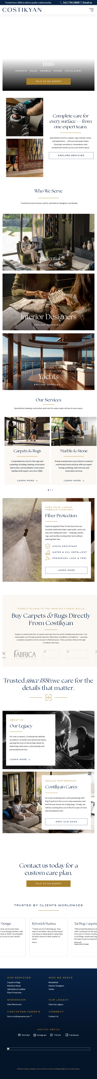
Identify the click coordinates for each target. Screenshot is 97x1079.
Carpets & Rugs (13, 982)
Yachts (51, 989)
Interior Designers (56, 985)
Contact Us (53, 1016)
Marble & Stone (14, 985)
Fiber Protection (14, 992)
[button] (48, 490)
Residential (53, 982)
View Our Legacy (55, 1004)
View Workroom (14, 1004)
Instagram (41, 1035)
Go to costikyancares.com (18, 1016)
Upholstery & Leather (16, 989)
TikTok (57, 1035)
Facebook (74, 1035)
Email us (87, 2)
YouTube (26, 1035)
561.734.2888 (71, 2)
